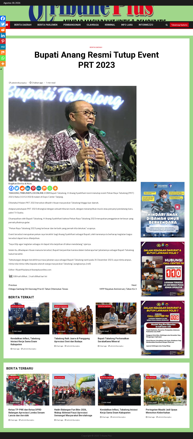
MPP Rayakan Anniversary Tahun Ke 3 (118, 287)
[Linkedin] (27, 188)
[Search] (166, 25)
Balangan (13, 377)
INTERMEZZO (146, 24)
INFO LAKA (127, 24)
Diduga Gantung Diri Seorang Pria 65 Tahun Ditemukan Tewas (38, 287)
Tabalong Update (179, 25)
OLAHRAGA (93, 24)
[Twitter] (16, 188)
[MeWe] (38, 188)
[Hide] (1, 69)
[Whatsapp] (49, 188)
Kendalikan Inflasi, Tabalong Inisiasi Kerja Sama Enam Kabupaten (25, 341)
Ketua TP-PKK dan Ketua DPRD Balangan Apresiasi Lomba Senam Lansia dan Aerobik (26, 412)
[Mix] (44, 188)
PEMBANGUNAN (72, 24)
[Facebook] (11, 188)
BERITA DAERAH (22, 24)
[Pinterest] (33, 188)
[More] (55, 188)
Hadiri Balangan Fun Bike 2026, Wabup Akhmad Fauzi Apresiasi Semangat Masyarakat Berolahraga (73, 412)
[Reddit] (22, 188)
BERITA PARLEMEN (47, 24)
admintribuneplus (19, 83)
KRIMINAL (110, 24)
